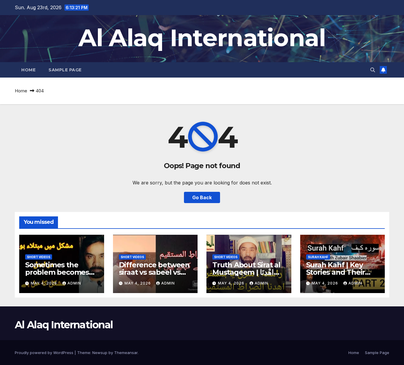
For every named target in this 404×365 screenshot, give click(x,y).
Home (28, 70)
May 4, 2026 (44, 283)
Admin (74, 283)
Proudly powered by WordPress (45, 352)
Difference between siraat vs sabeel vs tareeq (154, 272)
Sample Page (65, 70)
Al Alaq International (201, 37)
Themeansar (126, 352)
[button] (372, 70)
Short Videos (38, 257)
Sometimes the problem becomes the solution (57, 272)
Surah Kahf (318, 257)
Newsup (99, 352)
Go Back (202, 197)
